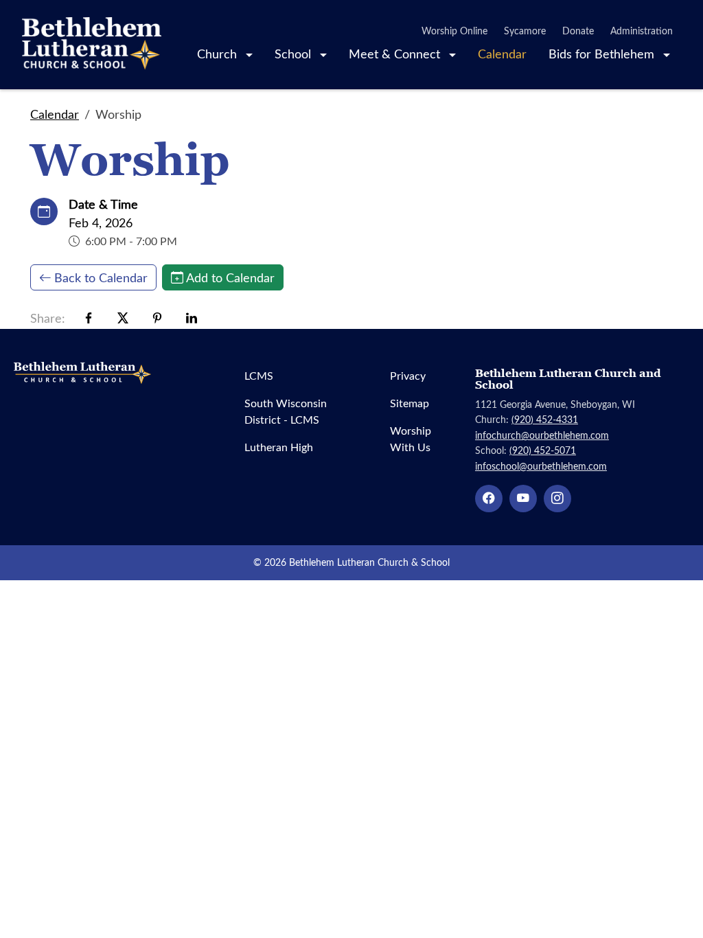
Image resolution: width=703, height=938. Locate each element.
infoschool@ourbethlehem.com (541, 465)
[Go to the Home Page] (91, 45)
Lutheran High (278, 446)
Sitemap (409, 403)
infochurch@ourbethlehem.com (542, 435)
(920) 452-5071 (542, 450)
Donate (578, 30)
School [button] (294, 53)
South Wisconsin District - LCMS (285, 411)
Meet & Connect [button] (396, 53)
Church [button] (218, 53)
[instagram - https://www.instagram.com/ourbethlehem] (557, 498)
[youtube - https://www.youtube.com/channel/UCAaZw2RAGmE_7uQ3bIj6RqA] (523, 498)
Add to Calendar (230, 277)
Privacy (408, 375)
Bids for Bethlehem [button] (603, 53)
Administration (641, 30)
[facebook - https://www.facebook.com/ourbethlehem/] (489, 498)
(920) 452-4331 (544, 419)
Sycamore (525, 30)
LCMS (258, 375)
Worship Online (454, 30)
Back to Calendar (101, 277)
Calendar (502, 53)
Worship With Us (410, 438)
